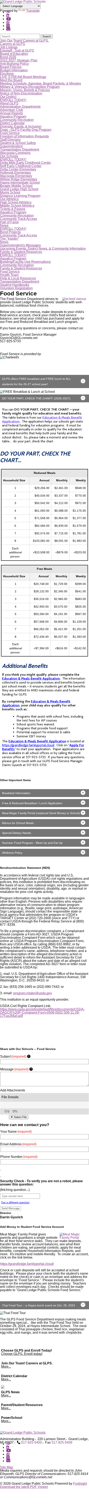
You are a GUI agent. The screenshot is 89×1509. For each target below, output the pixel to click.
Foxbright (80, 1483)
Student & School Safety (18, 143)
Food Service (10, 133)
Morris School (10, 192)
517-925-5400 (31, 1442)
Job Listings (9, 47)
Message (14, 1069)
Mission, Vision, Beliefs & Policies (25, 90)
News (4, 225)
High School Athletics (15, 202)
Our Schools (9, 156)
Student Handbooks (14, 285)
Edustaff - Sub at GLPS (17, 50)
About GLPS (9, 103)
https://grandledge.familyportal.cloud (28, 745)
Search (46, 36)
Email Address (18, 1144)
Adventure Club (11, 110)
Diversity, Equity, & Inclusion (20, 126)
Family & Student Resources (21, 252)
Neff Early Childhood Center (20, 166)
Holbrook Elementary (15, 172)
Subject (13, 1056)
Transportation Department (19, 149)
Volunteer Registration (16, 288)
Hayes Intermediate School (20, 182)
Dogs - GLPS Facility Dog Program (25, 129)
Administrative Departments (20, 106)
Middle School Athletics (17, 205)
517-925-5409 (62, 1442)
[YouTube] (8, 19)
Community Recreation (17, 120)
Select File (20, 1117)
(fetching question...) (15, 1189)
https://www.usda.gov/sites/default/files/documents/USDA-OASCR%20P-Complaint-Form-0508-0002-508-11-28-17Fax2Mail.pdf (42, 1012)
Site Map (6, 1467)
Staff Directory (10, 139)
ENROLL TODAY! (13, 100)
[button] (44, 381)
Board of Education (14, 53)
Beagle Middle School (16, 186)
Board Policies (11, 67)
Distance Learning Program (20, 195)
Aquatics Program (13, 116)
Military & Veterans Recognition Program (30, 87)
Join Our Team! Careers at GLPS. (24, 40)
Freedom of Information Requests (24, 136)
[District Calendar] (8, 25)
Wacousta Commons (15, 153)
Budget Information (14, 70)
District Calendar (12, 123)
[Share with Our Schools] (8, 29)
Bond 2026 (8, 57)
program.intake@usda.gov (32, 993)
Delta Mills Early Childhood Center (25, 162)
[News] (8, 22)
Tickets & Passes (12, 209)
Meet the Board (11, 80)
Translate (33, 10)
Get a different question (15, 1202)
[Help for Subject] (28, 1056)
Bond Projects (10, 232)
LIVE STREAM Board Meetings (23, 77)
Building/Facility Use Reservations (25, 261)
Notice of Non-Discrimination (21, 93)
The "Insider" (9, 238)
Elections (7, 73)
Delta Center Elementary (18, 169)
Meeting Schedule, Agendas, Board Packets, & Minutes (40, 83)
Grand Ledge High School (19, 189)
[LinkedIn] (7, 15)
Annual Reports (11, 113)
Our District (8, 96)
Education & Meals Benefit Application (31, 678)
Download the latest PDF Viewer (24, 1487)
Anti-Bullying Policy (14, 63)
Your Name (16, 1131)
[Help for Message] (31, 1069)
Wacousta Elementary (16, 176)
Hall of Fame (9, 222)
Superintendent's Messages (20, 245)
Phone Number (18, 1156)
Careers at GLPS (12, 44)
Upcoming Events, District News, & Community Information (43, 248)
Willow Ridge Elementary (18, 179)
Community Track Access (18, 219)
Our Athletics (9, 199)
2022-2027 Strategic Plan (18, 60)
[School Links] (8, 12)
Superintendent (11, 146)
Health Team (9, 275)
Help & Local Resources (18, 278)
